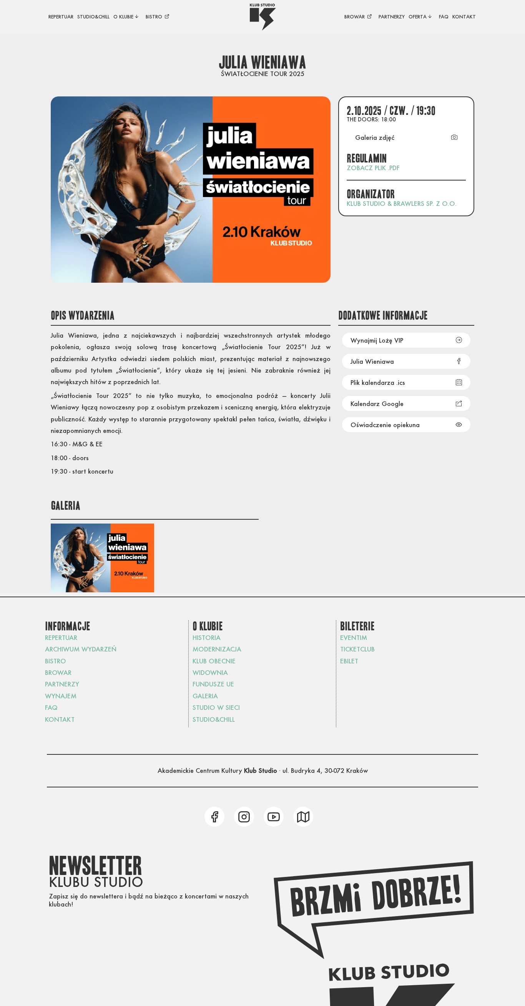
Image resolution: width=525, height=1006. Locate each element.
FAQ (51, 707)
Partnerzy (62, 684)
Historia (207, 637)
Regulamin (367, 158)
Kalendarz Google (377, 403)
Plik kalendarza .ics (378, 382)
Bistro (55, 661)
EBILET (349, 661)
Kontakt (60, 719)
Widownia (210, 672)
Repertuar (61, 637)
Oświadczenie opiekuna (385, 425)
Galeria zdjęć (374, 137)
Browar (58, 672)
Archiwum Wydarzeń (80, 649)
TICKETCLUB (357, 649)
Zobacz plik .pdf (373, 168)
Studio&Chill (214, 719)
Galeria (205, 696)
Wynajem (60, 696)
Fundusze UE (213, 684)
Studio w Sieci (216, 707)
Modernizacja (217, 649)
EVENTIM (353, 637)
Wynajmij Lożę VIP (377, 340)
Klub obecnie (214, 661)
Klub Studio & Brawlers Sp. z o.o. (402, 203)
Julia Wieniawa (372, 361)
